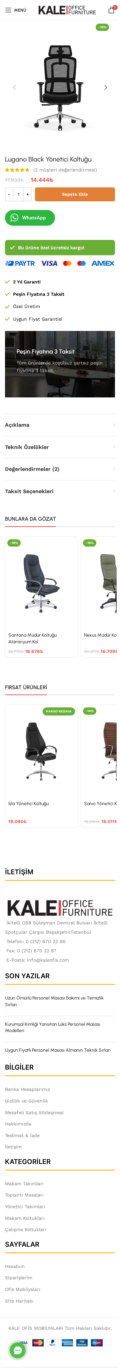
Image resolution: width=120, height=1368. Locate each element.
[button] (14, 87)
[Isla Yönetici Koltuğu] (41, 751)
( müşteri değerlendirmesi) (65, 169)
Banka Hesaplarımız (27, 1089)
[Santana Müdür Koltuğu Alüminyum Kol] (41, 583)
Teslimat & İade (22, 1135)
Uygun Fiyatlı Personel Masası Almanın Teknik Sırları (58, 1050)
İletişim (13, 1146)
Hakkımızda (18, 1123)
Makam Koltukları (25, 1218)
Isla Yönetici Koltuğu (28, 803)
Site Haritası (19, 1301)
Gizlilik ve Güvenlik (26, 1101)
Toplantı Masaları (24, 1195)
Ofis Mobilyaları (22, 1289)
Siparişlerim (18, 1277)
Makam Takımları (24, 1183)
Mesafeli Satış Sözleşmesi (34, 1112)
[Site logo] (67, 9)
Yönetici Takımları (25, 1206)
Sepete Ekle (75, 194)
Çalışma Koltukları (25, 1229)
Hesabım (15, 1266)
